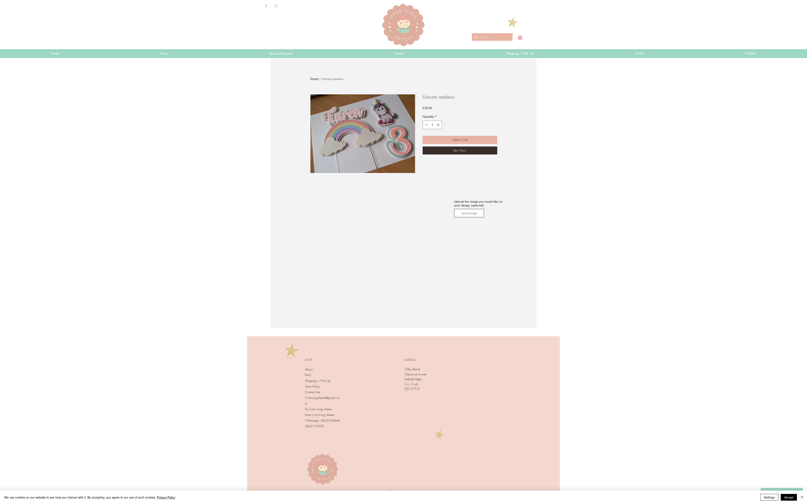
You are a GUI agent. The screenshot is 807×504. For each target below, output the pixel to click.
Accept (788, 497)
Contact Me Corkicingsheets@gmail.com (322, 398)
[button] (520, 37)
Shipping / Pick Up (318, 381)
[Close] (801, 497)
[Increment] (438, 125)
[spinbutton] (432, 125)
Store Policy (312, 386)
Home (314, 79)
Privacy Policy (166, 497)
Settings (769, 497)
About (309, 369)
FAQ (308, 375)
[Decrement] (426, 125)
